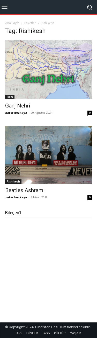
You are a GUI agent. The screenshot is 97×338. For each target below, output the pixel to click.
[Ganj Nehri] (48, 69)
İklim (10, 97)
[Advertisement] (48, 272)
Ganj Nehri (17, 106)
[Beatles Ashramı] (48, 155)
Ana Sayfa (12, 23)
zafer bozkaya (16, 112)
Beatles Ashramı (25, 190)
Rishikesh (13, 181)
